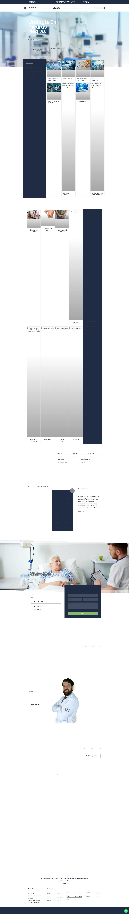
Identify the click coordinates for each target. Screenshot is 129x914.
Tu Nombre (60, 453)
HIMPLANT (87, 7)
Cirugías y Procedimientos (57, 8)
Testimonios (74, 7)
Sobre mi (66, 7)
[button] (99, 8)
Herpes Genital (61, 440)
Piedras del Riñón (48, 229)
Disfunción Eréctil (34, 231)
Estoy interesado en (85, 459)
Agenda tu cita (32, 1)
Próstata (76, 439)
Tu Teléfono (90, 453)
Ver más (28, 80)
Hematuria (47, 439)
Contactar (81, 511)
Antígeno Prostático (75, 323)
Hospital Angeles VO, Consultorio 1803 (65, 1)
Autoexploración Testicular (62, 231)
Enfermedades (46, 7)
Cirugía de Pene (82, 101)
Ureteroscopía (68, 78)
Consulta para (60, 459)
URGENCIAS (85, 1)
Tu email (74, 453)
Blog (81, 7)
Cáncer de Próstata (33, 440)
